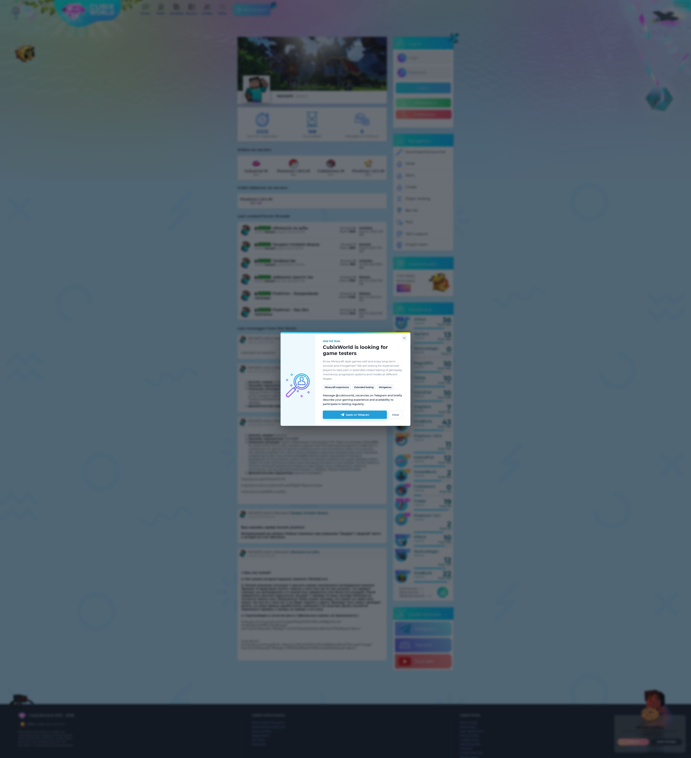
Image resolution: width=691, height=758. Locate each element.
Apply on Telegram (357, 414)
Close (395, 414)
